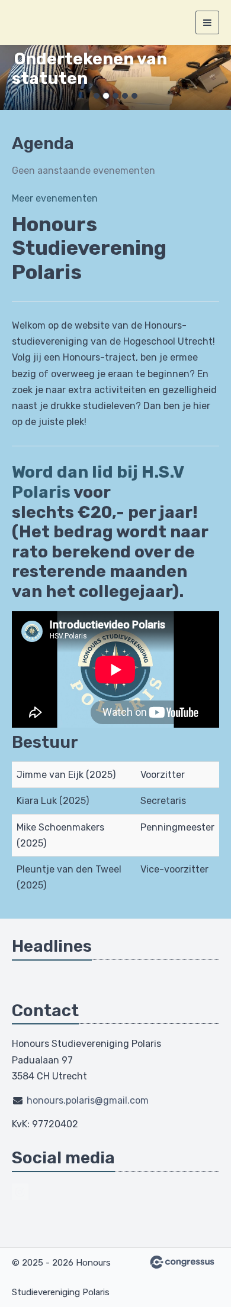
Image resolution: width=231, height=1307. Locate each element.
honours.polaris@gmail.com (88, 1100)
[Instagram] (20, 1191)
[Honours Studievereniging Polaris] (26, 22)
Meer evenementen (55, 198)
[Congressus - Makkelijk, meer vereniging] (182, 1262)
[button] (17, 77)
